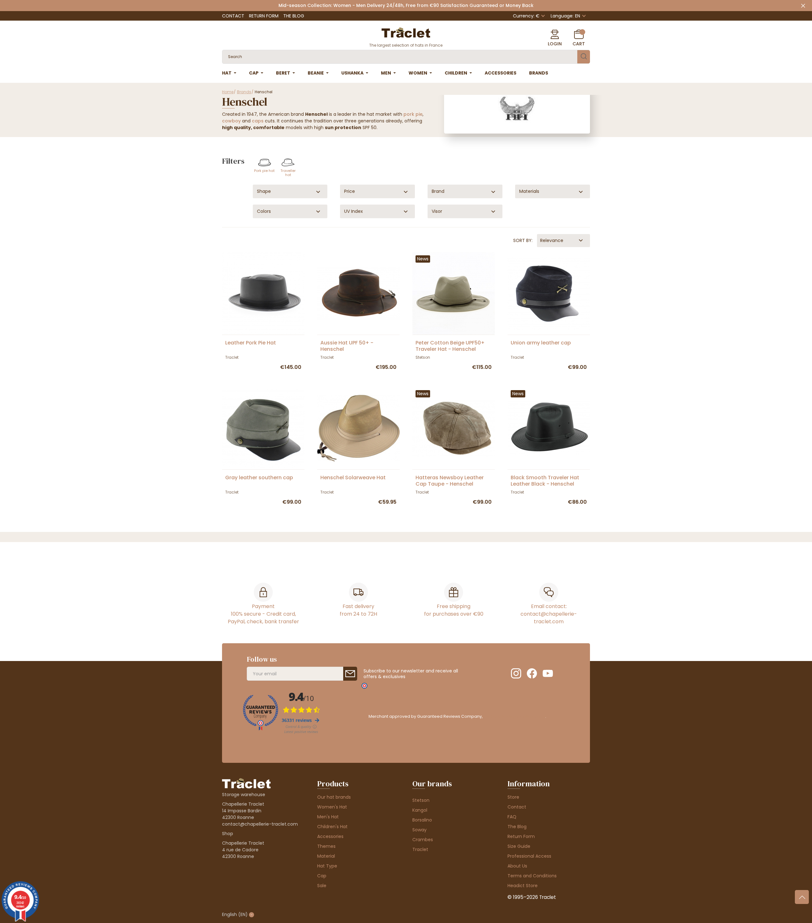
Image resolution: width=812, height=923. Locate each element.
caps (258, 121)
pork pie (412, 114)
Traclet (420, 849)
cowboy (231, 121)
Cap (321, 876)
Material (326, 856)
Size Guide (519, 846)
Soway (419, 830)
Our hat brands (334, 797)
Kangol (419, 810)
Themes (326, 846)
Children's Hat (332, 826)
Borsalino (422, 820)
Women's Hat (332, 807)
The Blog (293, 16)
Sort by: (523, 240)
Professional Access (529, 856)
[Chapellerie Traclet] (406, 32)
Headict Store (523, 885)
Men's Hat (328, 817)
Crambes (422, 839)
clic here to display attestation (514, 716)
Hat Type (327, 866)
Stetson (420, 800)
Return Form (263, 16)
